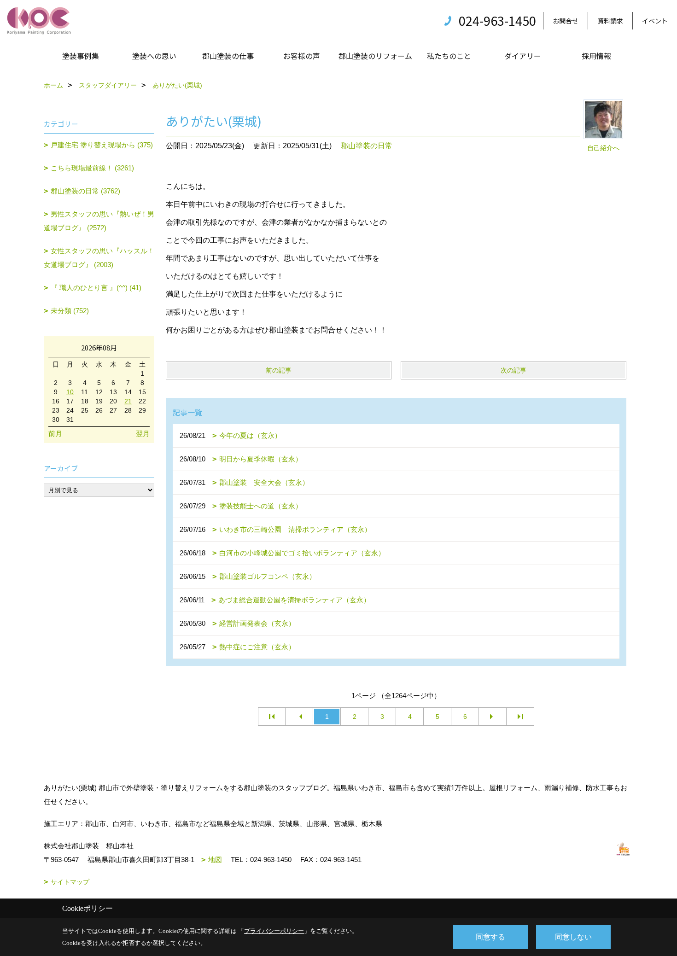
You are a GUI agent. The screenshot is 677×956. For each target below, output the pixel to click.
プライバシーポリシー (274, 930)
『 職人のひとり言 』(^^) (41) (96, 287)
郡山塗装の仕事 (228, 55)
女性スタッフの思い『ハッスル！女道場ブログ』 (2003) (99, 257)
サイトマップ (70, 882)
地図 (215, 859)
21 (128, 401)
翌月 (143, 433)
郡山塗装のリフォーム (375, 55)
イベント (655, 20)
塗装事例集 (80, 55)
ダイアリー (522, 55)
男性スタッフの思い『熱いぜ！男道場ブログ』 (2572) (99, 221)
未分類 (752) (70, 311)
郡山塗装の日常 (366, 146)
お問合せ (565, 20)
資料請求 (610, 20)
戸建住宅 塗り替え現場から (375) (102, 145)
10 (70, 392)
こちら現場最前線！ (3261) (92, 168)
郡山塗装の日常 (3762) (85, 191)
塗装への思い (154, 55)
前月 (55, 433)
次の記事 (513, 370)
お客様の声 (301, 55)
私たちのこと (449, 55)
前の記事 (279, 370)
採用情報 (596, 55)
